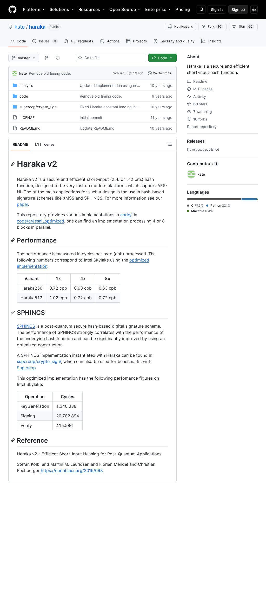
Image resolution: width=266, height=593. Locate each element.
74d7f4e (118, 73)
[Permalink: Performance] (13, 240)
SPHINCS (26, 326)
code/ (125, 214)
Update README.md (97, 128)
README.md (30, 128)
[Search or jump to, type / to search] (200, 9)
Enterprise (155, 9)
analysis (26, 85)
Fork (214, 26)
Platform (31, 9)
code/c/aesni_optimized (40, 221)
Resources (89, 9)
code (23, 96)
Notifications (183, 26)
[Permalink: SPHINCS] (13, 312)
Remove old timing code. (50, 73)
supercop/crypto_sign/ (39, 361)
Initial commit (91, 117)
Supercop (26, 367)
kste (20, 27)
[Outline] (169, 144)
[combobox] (113, 58)
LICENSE (27, 117)
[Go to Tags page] (57, 58)
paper (22, 204)
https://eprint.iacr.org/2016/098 (72, 470)
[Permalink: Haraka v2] (13, 164)
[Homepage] (12, 9)
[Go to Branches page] (46, 58)
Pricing (183, 9)
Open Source (122, 9)
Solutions (59, 9)
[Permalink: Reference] (13, 440)
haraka (37, 27)
